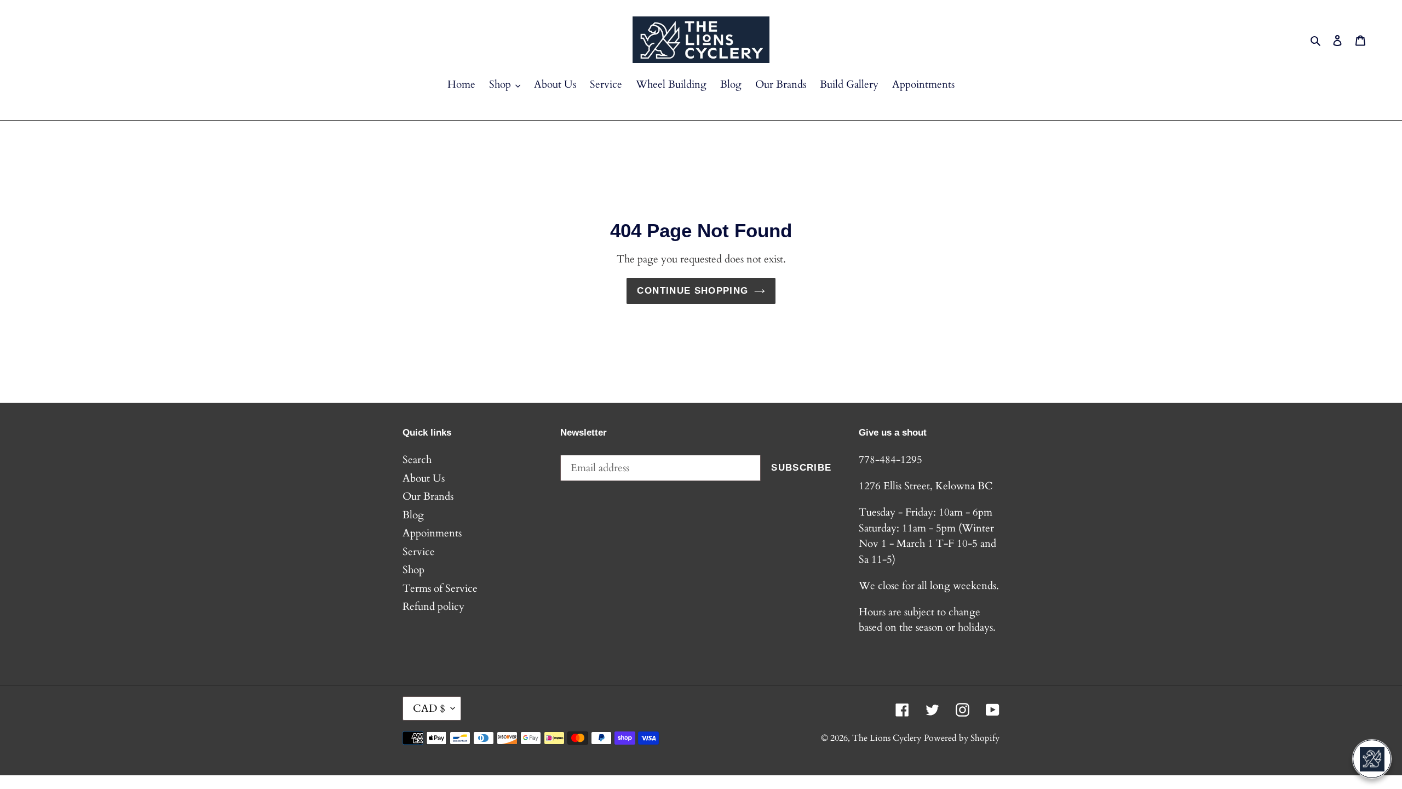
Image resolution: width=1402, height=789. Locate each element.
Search (417, 460)
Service (419, 552)
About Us (424, 478)
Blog (413, 515)
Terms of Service (440, 588)
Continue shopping (692, 290)
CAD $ (429, 708)
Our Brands (428, 496)
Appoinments (432, 533)
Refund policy (433, 606)
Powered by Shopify (961, 738)
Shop (413, 570)
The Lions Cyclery (886, 738)
